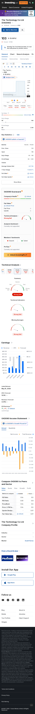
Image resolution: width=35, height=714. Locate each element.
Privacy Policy (6, 695)
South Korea (29, 541)
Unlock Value (27, 115)
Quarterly (12, 428)
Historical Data (13, 59)
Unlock (21, 514)
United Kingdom (27, 7)
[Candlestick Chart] (3, 64)
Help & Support (24, 618)
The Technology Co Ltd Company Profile (13, 523)
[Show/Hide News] (13, 64)
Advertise (22, 614)
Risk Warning (5, 701)
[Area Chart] (7, 64)
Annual (4, 428)
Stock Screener (14, 7)
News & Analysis (23, 54)
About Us (22, 610)
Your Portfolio (6, 618)
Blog (3, 610)
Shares (4, 7)
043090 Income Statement (14, 418)
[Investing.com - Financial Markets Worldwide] (11, 3)
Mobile (4, 614)
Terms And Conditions (8, 689)
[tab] (9, 271)
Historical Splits (24, 59)
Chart (12, 54)
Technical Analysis (10, 265)
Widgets (4, 622)
